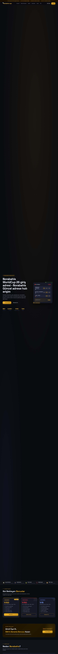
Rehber (29, 3)
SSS (40, 3)
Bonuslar (18, 3)
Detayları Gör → (47, 614)
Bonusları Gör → (16, 302)
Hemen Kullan (47, 631)
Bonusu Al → (11, 614)
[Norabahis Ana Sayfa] (7, 3)
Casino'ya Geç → (29, 614)
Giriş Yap (48, 3)
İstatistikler (33, 3)
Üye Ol (53, 3)
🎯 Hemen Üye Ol (7, 302)
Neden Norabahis (24, 3)
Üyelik (38, 3)
